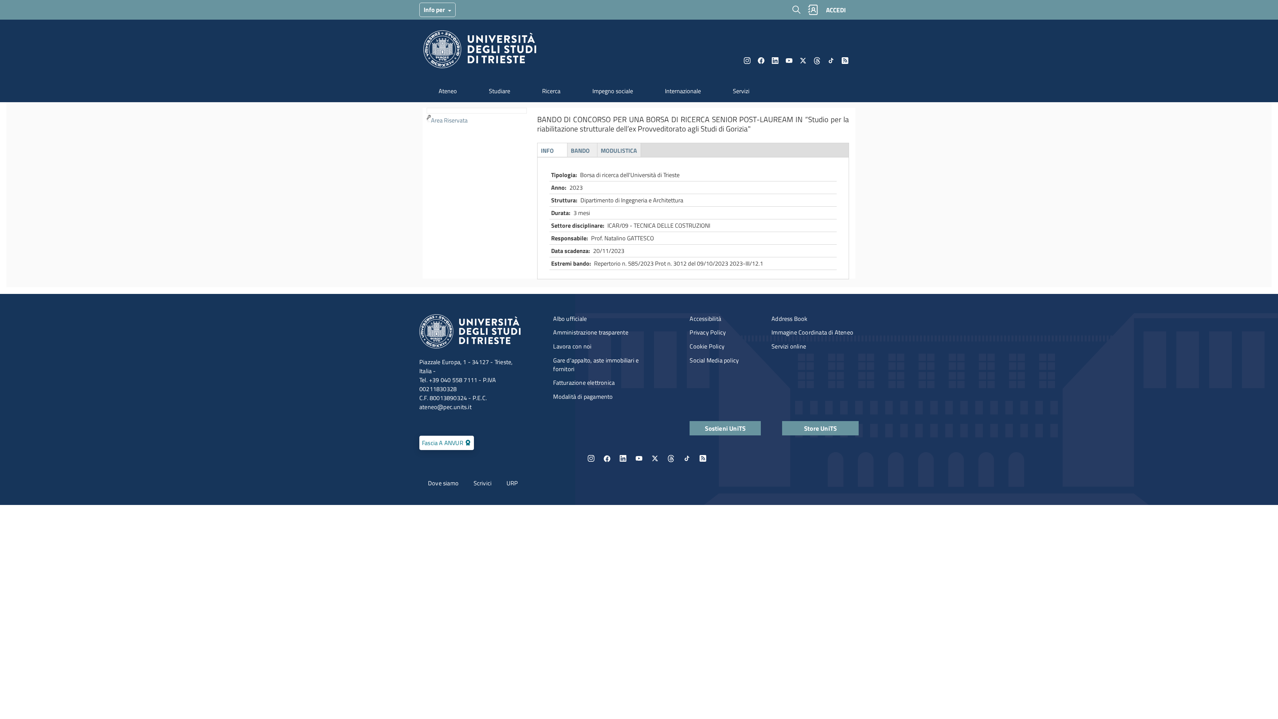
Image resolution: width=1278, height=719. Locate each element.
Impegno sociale (612, 91)
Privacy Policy (708, 332)
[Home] (479, 51)
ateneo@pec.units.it (445, 406)
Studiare (499, 91)
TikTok (687, 458)
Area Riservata (449, 120)
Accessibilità (705, 318)
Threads (817, 60)
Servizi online (788, 346)
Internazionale (683, 91)
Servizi (741, 91)
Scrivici (483, 483)
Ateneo (448, 91)
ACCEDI (836, 10)
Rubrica (813, 10)
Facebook (761, 60)
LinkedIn (775, 60)
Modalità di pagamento (583, 396)
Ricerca (551, 91)
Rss (845, 60)
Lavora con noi (572, 346)
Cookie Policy (707, 346)
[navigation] (477, 117)
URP (512, 483)
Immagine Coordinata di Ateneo (812, 332)
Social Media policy (714, 360)
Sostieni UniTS (725, 428)
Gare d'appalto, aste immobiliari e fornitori (596, 364)
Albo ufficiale (570, 318)
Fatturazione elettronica (584, 382)
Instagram (747, 60)
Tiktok (831, 60)
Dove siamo (443, 483)
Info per (435, 9)
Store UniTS (820, 428)
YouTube (789, 60)
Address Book (789, 318)
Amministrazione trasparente (590, 332)
